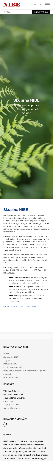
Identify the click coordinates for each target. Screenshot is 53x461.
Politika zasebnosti (12, 367)
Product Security (11, 377)
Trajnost (7, 360)
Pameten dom (10, 364)
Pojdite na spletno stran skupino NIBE (19, 306)
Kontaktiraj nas (41, 12)
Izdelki (6, 353)
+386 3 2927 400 (11, 405)
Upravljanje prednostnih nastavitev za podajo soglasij (25, 372)
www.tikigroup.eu (11, 408)
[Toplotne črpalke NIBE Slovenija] (11, 5)
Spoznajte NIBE (10, 357)
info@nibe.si (9, 401)
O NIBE (7, 12)
